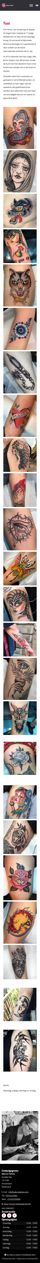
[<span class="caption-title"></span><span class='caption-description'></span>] (20, 128)
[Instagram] (9, 1215)
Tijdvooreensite (8, 1258)
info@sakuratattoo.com (18, 1192)
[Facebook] (4, 1215)
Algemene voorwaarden (27, 1258)
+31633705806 (13, 1199)
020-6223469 (11, 1196)
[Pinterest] (14, 1215)
